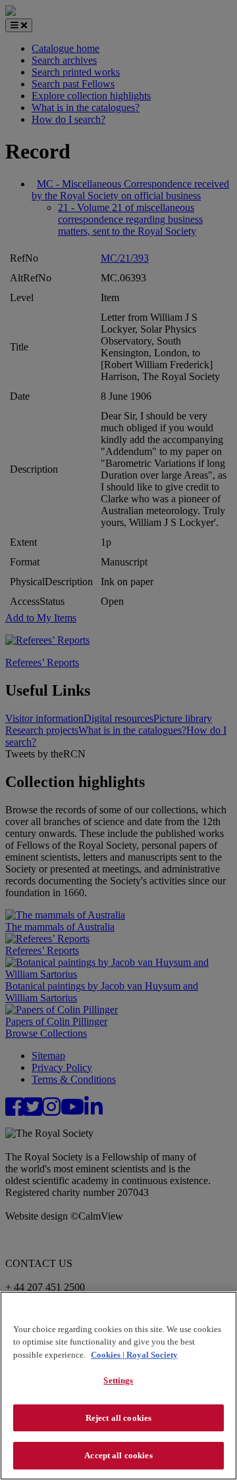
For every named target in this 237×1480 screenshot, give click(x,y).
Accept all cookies (118, 1455)
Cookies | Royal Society (134, 1355)
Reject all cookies (118, 1418)
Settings (118, 1380)
